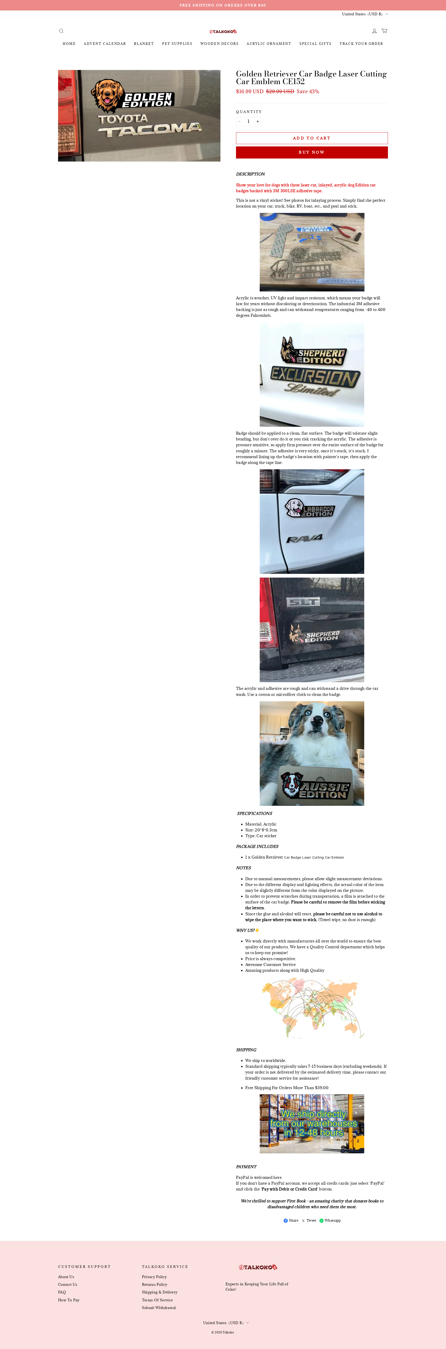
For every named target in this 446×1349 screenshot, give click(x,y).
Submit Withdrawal (159, 1307)
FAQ (62, 1292)
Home (69, 44)
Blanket (144, 44)
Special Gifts (315, 44)
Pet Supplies (177, 44)
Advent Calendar (105, 44)
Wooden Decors (219, 44)
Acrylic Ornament (269, 44)
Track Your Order (361, 44)
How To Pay (69, 1300)
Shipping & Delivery (160, 1292)
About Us (66, 1276)
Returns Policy (154, 1284)
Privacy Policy (154, 1276)
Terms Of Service (157, 1300)
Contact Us (67, 1284)
